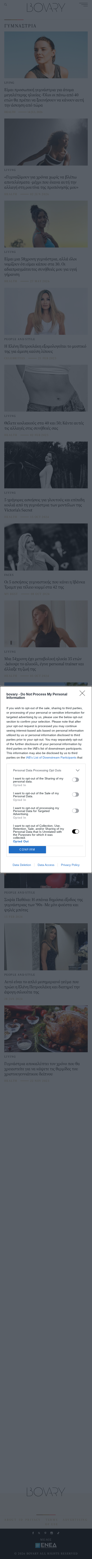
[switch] (75, 780)
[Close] (84, 695)
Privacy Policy (70, 865)
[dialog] (46, 779)
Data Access (46, 865)
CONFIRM (27, 849)
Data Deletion (22, 865)
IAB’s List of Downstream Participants (51, 757)
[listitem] (46, 770)
